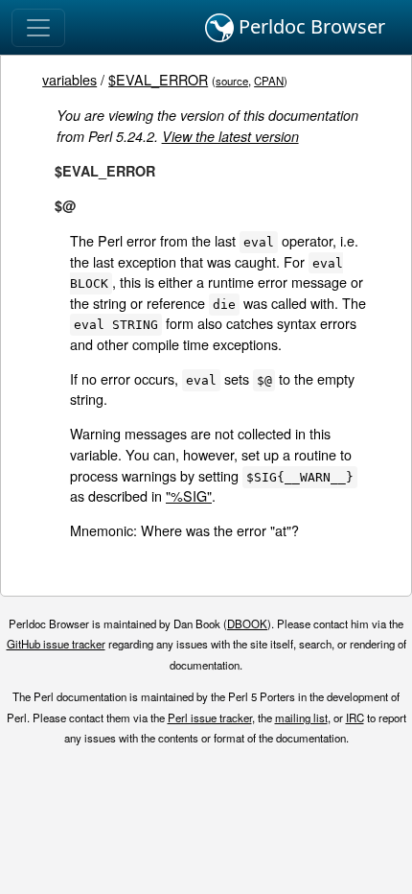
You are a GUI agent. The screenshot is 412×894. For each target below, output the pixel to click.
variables (69, 79)
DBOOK (247, 623)
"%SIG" (189, 495)
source (232, 80)
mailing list (301, 717)
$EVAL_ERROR (158, 79)
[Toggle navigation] (38, 28)
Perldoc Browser (309, 26)
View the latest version (230, 136)
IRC (355, 717)
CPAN (269, 80)
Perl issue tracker (210, 717)
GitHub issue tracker (56, 643)
